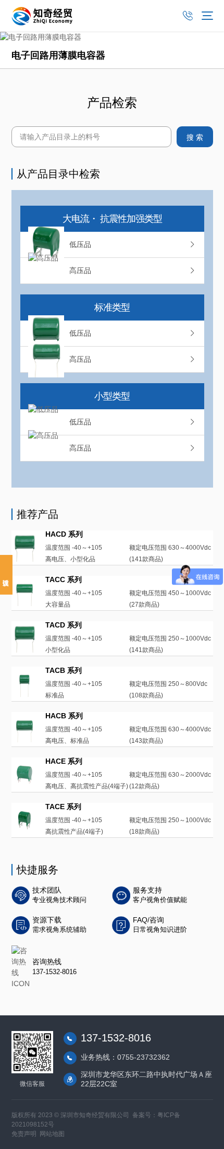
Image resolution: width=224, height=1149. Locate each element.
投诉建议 (6, 575)
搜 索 (194, 137)
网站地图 (52, 1134)
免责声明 (23, 1134)
